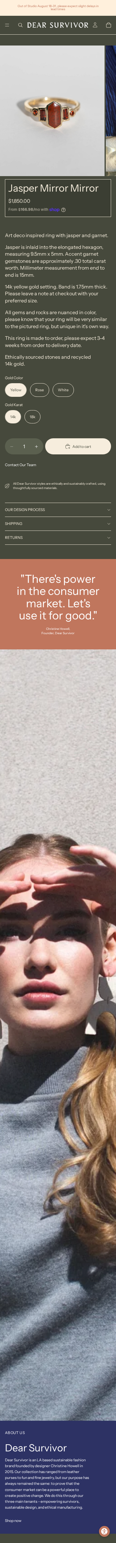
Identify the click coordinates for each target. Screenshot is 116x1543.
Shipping (13, 523)
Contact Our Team (20, 464)
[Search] (20, 25)
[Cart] (108, 25)
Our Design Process (25, 509)
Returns (14, 537)
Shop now (13, 1520)
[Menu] (7, 25)
